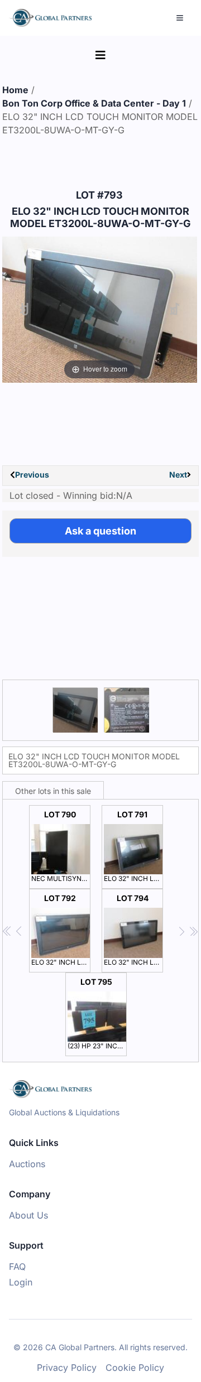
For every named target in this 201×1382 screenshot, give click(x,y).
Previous (32, 474)
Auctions (27, 1163)
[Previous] (24, 310)
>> (193, 931)
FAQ (17, 1266)
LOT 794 (133, 929)
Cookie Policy (135, 1367)
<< (7, 931)
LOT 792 (60, 929)
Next (178, 474)
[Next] (174, 310)
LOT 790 (60, 846)
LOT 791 (133, 846)
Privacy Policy (67, 1367)
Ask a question (100, 531)
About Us (28, 1215)
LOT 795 (97, 1013)
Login (20, 1282)
